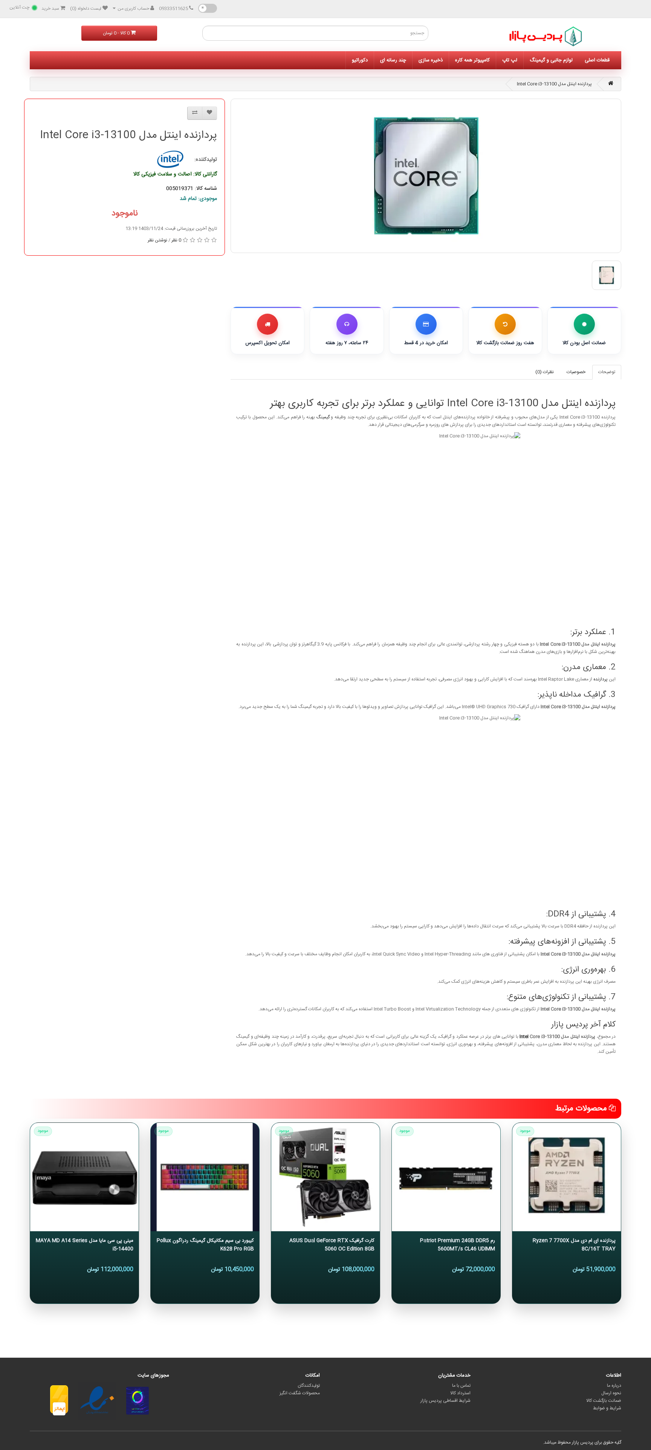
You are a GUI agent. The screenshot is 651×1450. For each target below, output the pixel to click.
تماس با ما (461, 1385)
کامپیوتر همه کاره (472, 60)
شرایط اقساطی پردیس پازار (445, 1400)
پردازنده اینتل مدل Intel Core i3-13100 (554, 84)
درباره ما (614, 1385)
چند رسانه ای (393, 60)
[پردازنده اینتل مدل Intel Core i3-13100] (426, 176)
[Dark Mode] (207, 8)
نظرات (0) (544, 372)
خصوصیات (576, 372)
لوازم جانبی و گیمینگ (551, 60)
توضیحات (606, 372)
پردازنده (600, 679)
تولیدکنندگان (309, 1385)
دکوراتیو (360, 60)
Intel (524, 1036)
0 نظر (176, 240)
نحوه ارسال (611, 1393)
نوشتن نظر (157, 240)
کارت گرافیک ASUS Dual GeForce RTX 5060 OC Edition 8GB (331, 1245)
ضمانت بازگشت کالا (603, 1400)
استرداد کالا (460, 1393)
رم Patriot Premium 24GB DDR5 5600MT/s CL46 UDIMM (457, 1245)
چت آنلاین (19, 7)
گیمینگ (323, 417)
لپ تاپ (509, 60)
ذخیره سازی (431, 60)
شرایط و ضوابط (607, 1408)
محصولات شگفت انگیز (300, 1393)
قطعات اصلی (597, 60)
